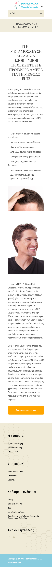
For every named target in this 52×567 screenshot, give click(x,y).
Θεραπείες (12, 480)
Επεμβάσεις (12, 476)
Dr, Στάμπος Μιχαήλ (16, 444)
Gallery (10, 500)
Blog (9, 508)
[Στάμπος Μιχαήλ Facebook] (9, 538)
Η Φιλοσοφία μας (15, 448)
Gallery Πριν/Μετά (15, 504)
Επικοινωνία (13, 452)
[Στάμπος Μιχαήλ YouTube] (14, 537)
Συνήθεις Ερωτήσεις (16, 512)
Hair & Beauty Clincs (15, 472)
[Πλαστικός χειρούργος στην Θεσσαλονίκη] (26, 5)
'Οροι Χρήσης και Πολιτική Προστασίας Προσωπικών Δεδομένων (24, 517)
